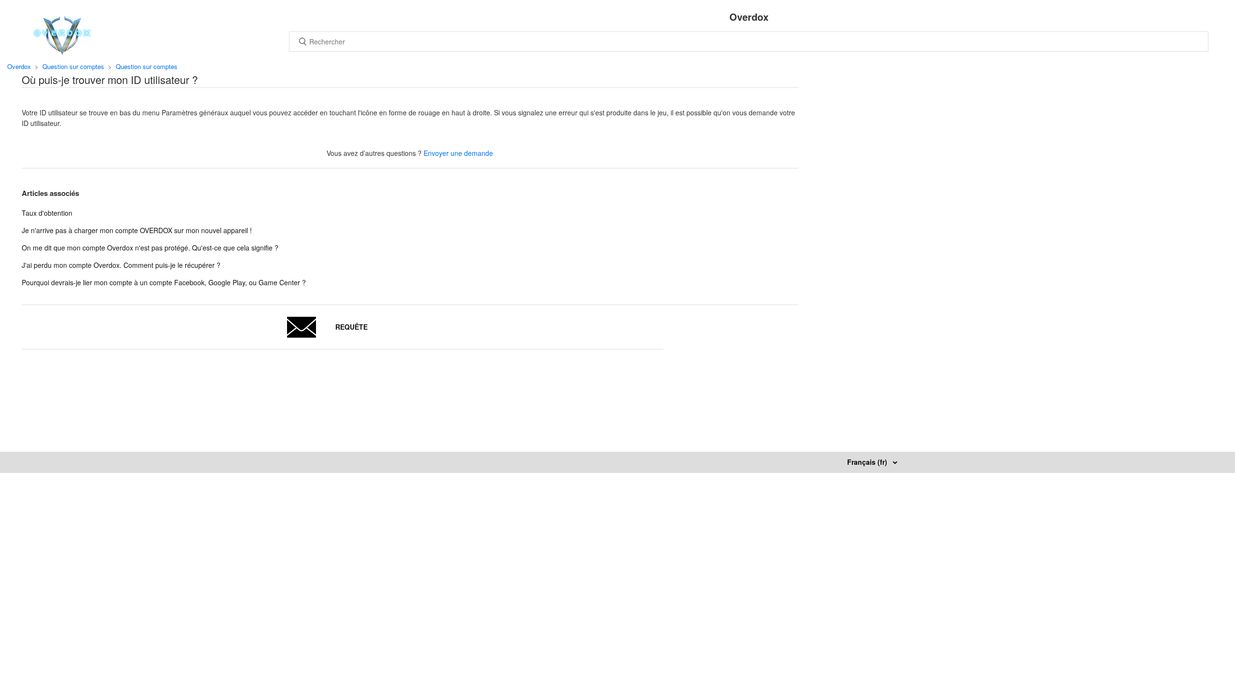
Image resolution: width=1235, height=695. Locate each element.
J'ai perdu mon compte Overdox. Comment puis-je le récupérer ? (121, 265)
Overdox (19, 66)
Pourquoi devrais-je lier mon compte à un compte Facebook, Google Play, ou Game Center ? (164, 282)
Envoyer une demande (458, 153)
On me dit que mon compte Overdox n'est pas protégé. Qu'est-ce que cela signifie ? (150, 247)
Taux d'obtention (47, 213)
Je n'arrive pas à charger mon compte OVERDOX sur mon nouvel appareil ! (137, 230)
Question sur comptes (73, 66)
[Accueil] (62, 51)
